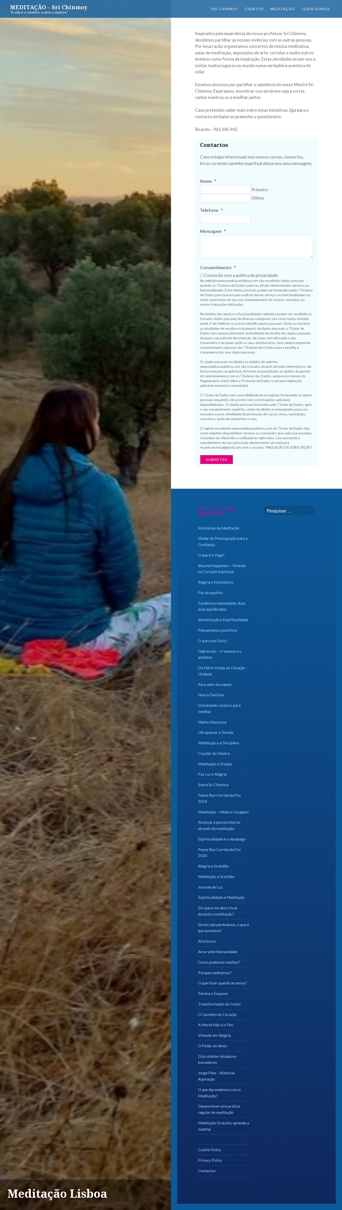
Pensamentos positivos (217, 630)
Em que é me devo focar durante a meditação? (218, 911)
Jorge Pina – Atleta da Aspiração (216, 1076)
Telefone (211, 210)
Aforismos (207, 941)
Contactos (207, 1170)
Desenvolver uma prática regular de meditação (219, 1109)
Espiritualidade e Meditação (221, 897)
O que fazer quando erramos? (222, 983)
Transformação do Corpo (219, 1004)
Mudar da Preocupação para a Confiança (223, 541)
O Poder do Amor (212, 1046)
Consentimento (218, 267)
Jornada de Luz (210, 887)
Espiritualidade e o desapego (222, 839)
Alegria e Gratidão (213, 866)
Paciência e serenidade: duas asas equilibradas (221, 606)
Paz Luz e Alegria (212, 774)
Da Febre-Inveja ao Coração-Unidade (222, 670)
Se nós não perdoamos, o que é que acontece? (223, 927)
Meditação (282, 9)
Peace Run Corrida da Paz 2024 (219, 798)
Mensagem (213, 231)
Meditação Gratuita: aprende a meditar (223, 1126)
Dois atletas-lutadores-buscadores (218, 1059)
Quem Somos (316, 9)
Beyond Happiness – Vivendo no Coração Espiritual (222, 568)
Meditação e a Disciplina (218, 743)
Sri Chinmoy (224, 9)
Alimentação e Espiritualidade (223, 619)
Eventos (254, 9)
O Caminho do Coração (217, 1014)
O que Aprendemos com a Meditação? (219, 1092)
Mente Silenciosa (212, 722)
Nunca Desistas (211, 695)
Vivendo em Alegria (214, 1035)
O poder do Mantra (214, 753)
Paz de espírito (210, 592)
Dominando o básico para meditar (219, 708)
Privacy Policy (210, 1160)
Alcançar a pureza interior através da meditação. (219, 825)
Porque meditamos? (215, 972)
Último (257, 198)
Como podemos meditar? (219, 962)
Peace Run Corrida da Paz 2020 (219, 852)
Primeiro (259, 189)
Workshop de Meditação (218, 528)
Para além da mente (214, 684)
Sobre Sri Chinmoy (213, 784)
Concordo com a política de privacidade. (241, 275)
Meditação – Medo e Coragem (223, 812)
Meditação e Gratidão (216, 876)
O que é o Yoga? (211, 555)
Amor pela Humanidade (217, 951)
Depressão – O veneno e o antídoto (220, 654)
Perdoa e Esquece (213, 993)
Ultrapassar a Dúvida (215, 732)
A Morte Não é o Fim (215, 1024)
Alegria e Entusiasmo (216, 582)
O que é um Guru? (212, 640)
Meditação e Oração (215, 764)
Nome (208, 181)
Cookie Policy (209, 1149)
